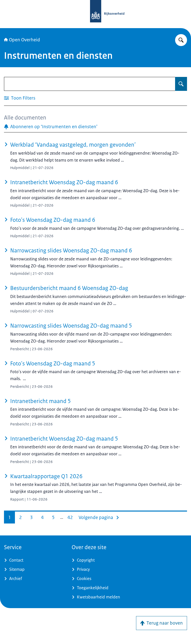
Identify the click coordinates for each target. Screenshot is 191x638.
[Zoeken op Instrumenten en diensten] (181, 84)
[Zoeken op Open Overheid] (181, 40)
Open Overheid (24, 40)
